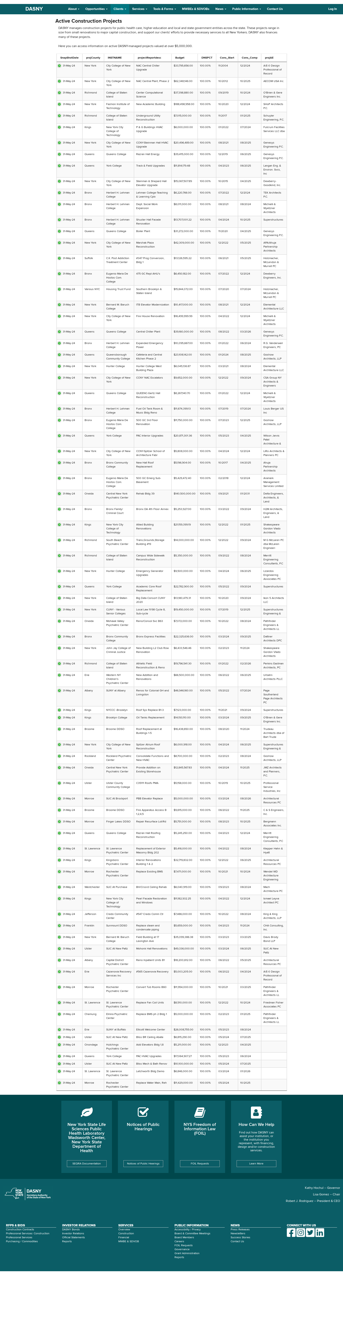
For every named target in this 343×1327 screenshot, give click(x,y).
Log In (332, 9)
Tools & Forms (163, 9)
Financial (123, 1237)
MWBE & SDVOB (128, 1241)
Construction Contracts (20, 1229)
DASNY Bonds (71, 1229)
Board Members (184, 1237)
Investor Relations (73, 1233)
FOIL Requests (200, 1163)
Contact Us (275, 9)
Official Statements (73, 1237)
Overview (124, 1229)
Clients (119, 9)
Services (138, 9)
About (72, 9)
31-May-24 (69, 65)
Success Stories (240, 1237)
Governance (182, 1249)
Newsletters (238, 1233)
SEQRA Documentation (86, 1163)
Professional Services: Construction (27, 1233)
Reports (67, 1241)
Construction (126, 1233)
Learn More (256, 1163)
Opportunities (95, 9)
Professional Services (19, 1237)
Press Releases (240, 1229)
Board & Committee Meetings (192, 1233)
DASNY (34, 9)
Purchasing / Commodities (22, 1241)
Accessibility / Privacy (187, 1229)
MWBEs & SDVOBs (195, 9)
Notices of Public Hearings (143, 1163)
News (219, 9)
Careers (179, 1241)
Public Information (245, 9)
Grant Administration (186, 1253)
